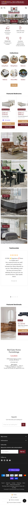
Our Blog (14, 487)
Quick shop (8, 123)
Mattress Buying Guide (15, 484)
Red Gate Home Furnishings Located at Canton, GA (13, 486)
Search (2, 483)
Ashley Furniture (5, 117)
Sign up (22, 451)
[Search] (23, 424)
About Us (8, 483)
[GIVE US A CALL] (20, 31)
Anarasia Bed (5, 116)
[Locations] (20, 41)
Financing (19, 483)
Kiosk (24, 483)
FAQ (7, 484)
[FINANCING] (7, 41)
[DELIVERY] (7, 31)
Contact (13, 483)
